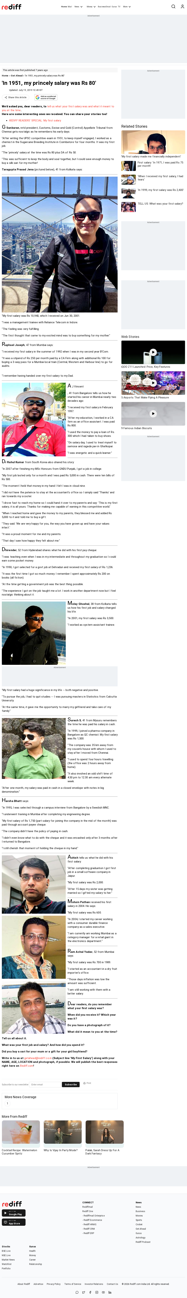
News (77, 6)
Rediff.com (26, 1065)
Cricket (139, 1224)
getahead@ (31, 1058)
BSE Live (6, 1251)
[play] (153, 352)
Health (32, 1251)
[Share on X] (83, 1292)
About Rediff (24, 1284)
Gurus (114, 6)
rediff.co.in (45, 1058)
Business (140, 1211)
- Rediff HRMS (89, 1224)
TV (119, 6)
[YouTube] (103, 1292)
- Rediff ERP (88, 1233)
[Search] (173, 7)
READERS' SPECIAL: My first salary (35, 120)
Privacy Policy (53, 1284)
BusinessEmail (104, 6)
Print (89, 1083)
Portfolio (6, 1268)
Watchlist (7, 1264)
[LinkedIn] (109, 1292)
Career (32, 1260)
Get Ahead (17, 75)
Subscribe (71, 1084)
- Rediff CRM (88, 1229)
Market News (8, 1260)
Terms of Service (72, 1284)
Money (89, 6)
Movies (139, 1215)
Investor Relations (94, 1284)
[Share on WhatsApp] (77, 1292)
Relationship (35, 1264)
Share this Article (17, 97)
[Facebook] (90, 1292)
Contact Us (112, 1284)
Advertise (38, 1284)
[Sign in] (182, 7)
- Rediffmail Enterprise (93, 1215)
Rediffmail (87, 1207)
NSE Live (6, 1255)
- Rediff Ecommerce (92, 1220)
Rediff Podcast (143, 1242)
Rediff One (87, 1211)
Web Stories (130, 337)
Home (64, 6)
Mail (70, 6)
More (125, 6)
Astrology (141, 1237)
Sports (139, 1220)
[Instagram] (96, 1292)
